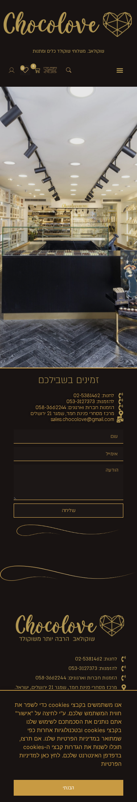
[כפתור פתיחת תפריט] (119, 70)
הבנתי (68, 788)
